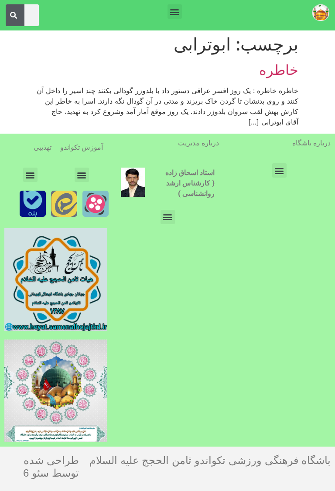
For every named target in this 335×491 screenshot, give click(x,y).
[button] (175, 11)
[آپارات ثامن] (95, 204)
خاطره (278, 69)
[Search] (13, 15)
